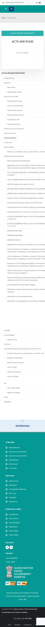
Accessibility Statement (17, 489)
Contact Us (28, 625)
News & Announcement (17, 452)
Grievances (13, 502)
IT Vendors (13, 468)
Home (3, 18)
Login (37, 3)
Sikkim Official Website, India (14, 2)
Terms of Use (13, 481)
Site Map (17, 625)
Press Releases (14, 448)
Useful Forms (13, 519)
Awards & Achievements (18, 456)
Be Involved (13, 464)
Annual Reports (14, 523)
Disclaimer (13, 485)
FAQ (9, 625)
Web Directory (14, 460)
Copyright (12, 498)
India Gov (27, 425)
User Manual (13, 514)
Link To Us (12, 493)
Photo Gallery (13, 531)
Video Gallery (13, 535)
